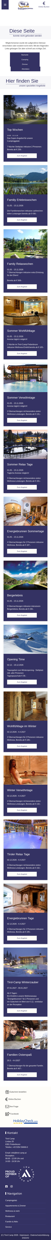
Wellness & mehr (12, 1211)
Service (8, 1227)
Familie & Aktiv (11, 1222)
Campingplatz (11, 1200)
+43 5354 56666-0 (20, 1147)
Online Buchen (14, 1099)
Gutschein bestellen (18, 1092)
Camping (24, 59)
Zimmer (25, 64)
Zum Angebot (22, 156)
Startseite (24, 55)
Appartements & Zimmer (15, 1206)
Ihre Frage (14, 1107)
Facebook (14, 1114)
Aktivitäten (25, 69)
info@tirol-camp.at (18, 1153)
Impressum (24, 1235)
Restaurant (10, 1216)
